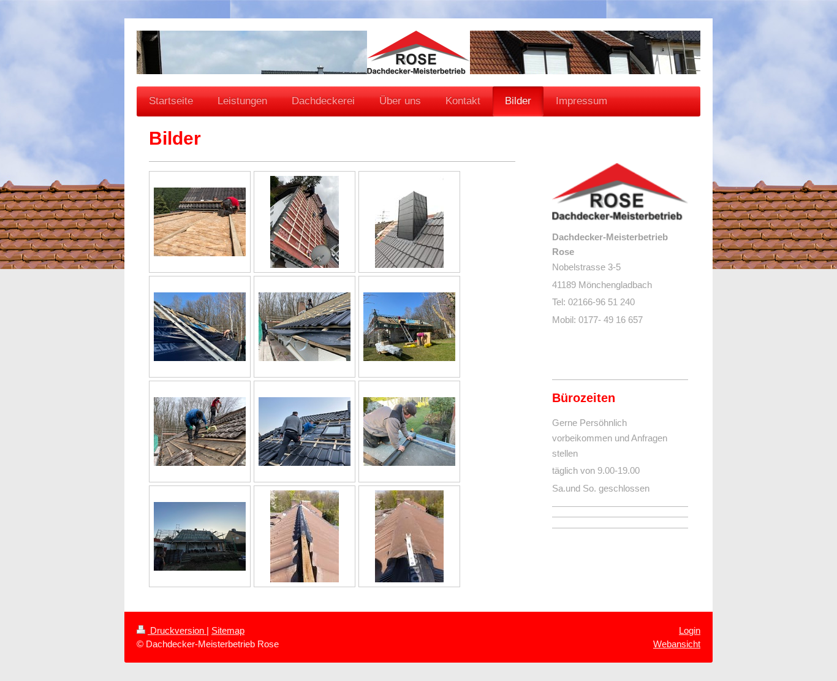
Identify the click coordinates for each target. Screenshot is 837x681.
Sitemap (227, 630)
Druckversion (177, 630)
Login (689, 630)
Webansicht (676, 644)
